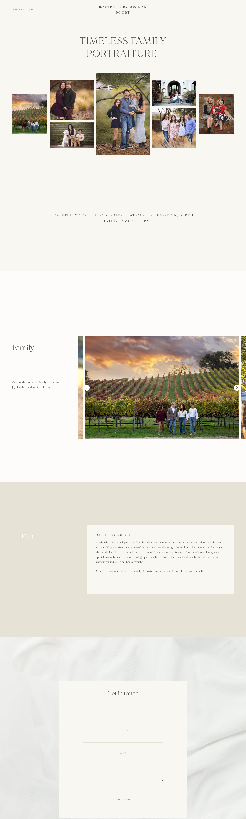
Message (122, 753)
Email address (122, 731)
